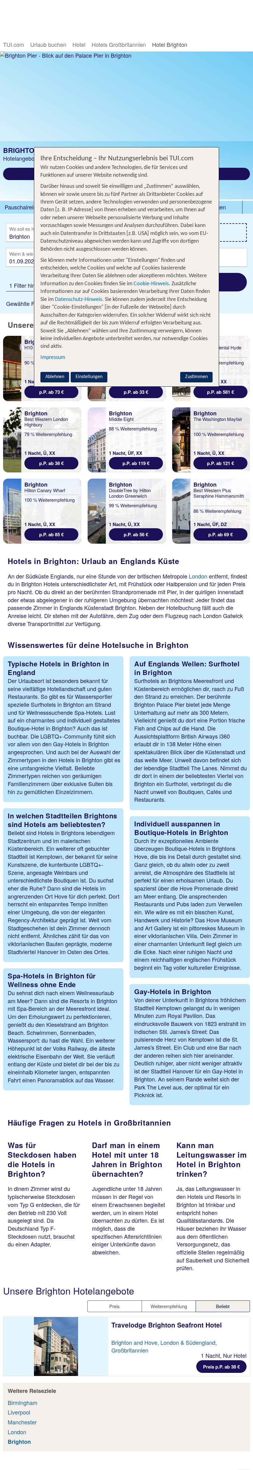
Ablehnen (54, 376)
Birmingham (22, 1402)
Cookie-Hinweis (150, 283)
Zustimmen (196, 376)
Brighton (19, 1442)
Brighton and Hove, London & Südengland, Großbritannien (164, 1346)
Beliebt (223, 1306)
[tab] (21, 207)
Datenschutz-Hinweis (78, 299)
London (198, 576)
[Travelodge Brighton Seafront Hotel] (55, 1346)
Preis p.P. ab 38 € (221, 1366)
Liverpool (19, 1412)
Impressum (52, 357)
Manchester (22, 1422)
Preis (114, 1306)
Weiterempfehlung (169, 1306)
